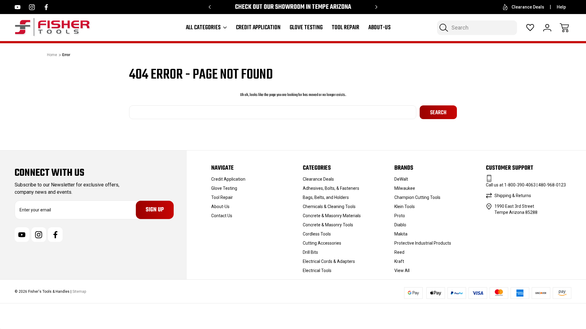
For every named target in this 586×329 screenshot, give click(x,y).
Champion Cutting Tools (417, 197)
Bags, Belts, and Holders (326, 197)
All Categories (203, 28)
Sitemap (79, 291)
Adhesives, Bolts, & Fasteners (331, 188)
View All (402, 270)
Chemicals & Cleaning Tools (329, 206)
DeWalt (401, 179)
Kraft (399, 261)
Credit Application (258, 28)
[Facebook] (46, 7)
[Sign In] (547, 28)
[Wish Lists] (530, 28)
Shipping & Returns (512, 195)
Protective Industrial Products (422, 243)
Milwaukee (404, 188)
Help (561, 7)
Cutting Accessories (322, 243)
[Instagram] (32, 7)
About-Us (379, 28)
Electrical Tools (317, 270)
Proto (399, 215)
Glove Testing (306, 28)
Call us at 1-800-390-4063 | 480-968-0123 (526, 184)
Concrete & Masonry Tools (328, 224)
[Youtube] (17, 7)
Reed (399, 252)
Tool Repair (345, 28)
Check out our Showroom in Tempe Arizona (293, 7)
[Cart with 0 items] (564, 28)
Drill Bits (310, 252)
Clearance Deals (528, 7)
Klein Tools (404, 206)
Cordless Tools (317, 234)
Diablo (400, 224)
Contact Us (221, 215)
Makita (400, 234)
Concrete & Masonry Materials (332, 215)
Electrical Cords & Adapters (329, 261)
